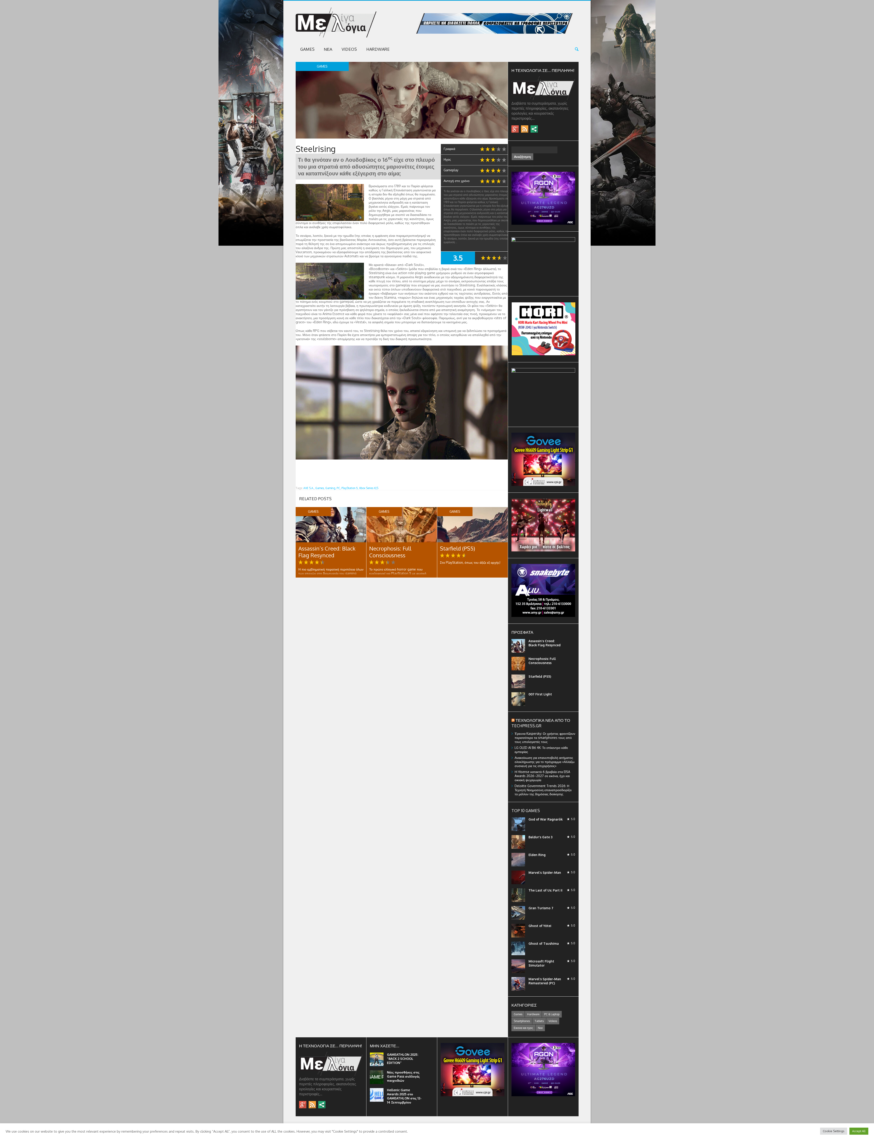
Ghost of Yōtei (539, 926)
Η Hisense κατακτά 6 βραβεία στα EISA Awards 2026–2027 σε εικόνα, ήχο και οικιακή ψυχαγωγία (542, 776)
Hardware (378, 49)
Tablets (539, 1021)
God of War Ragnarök (545, 819)
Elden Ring (537, 855)
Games (307, 49)
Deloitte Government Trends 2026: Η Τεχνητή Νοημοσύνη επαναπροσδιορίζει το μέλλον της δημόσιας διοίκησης (543, 790)
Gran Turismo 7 (540, 908)
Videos (349, 49)
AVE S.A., (309, 488)
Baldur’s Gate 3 (540, 837)
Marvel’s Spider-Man (544, 872)
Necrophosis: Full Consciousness (390, 552)
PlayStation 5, (349, 488)
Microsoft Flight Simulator (541, 963)
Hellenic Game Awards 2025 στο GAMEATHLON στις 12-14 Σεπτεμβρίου (404, 1096)
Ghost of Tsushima (543, 943)
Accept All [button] (859, 1131)
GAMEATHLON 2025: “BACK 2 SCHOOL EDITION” (402, 1059)
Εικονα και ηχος (523, 1028)
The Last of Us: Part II (545, 890)
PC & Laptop (551, 1014)
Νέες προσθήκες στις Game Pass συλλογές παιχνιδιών (403, 1076)
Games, (320, 488)
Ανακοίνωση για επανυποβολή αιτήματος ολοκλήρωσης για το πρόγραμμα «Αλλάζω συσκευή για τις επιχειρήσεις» (544, 762)
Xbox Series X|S (368, 488)
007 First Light (540, 694)
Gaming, (330, 488)
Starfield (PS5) (457, 548)
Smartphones (522, 1021)
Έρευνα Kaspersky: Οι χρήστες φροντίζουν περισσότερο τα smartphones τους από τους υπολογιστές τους (545, 738)
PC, (339, 488)
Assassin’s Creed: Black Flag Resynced (327, 552)
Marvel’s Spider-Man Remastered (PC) (544, 981)
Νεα (328, 49)
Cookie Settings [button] (833, 1131)
